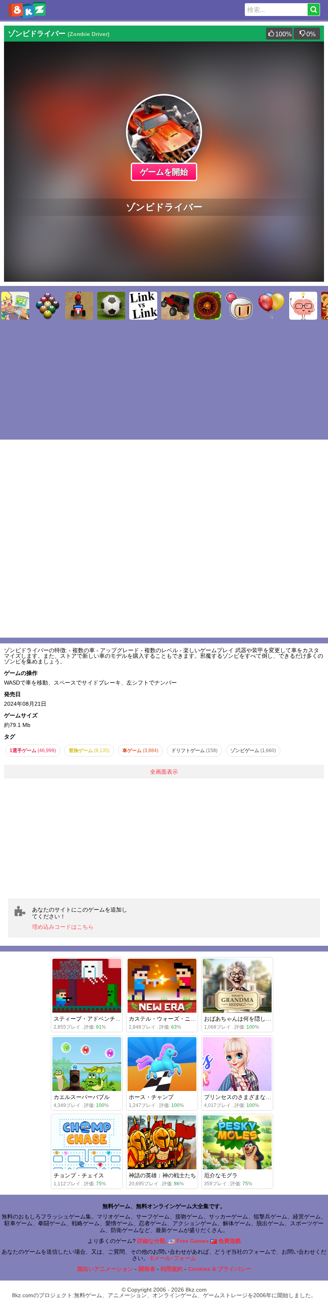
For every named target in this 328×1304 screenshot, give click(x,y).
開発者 (146, 1269)
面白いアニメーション (105, 1269)
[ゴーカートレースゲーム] (79, 306)
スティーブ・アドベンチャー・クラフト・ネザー (115, 1018)
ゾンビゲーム (253, 750)
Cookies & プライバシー (219, 1269)
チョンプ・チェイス (79, 1175)
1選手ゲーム (33, 750)
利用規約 (171, 1269)
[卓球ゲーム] (47, 306)
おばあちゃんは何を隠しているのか (249, 1018)
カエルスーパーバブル (82, 1097)
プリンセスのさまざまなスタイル (246, 1097)
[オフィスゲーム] (15, 306)
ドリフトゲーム (194, 750)
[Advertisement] (164, 838)
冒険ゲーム (89, 750)
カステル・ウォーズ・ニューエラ (171, 1018)
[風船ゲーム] (271, 306)
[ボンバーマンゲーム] (239, 306)
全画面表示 (164, 771)
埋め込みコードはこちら (63, 927)
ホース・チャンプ (151, 1097)
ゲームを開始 (164, 171)
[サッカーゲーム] (111, 306)
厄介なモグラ (221, 1175)
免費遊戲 (229, 1241)
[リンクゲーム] (143, 306)
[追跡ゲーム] (207, 306)
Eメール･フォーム (173, 1258)
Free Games (192, 1241)
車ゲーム (140, 750)
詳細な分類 (151, 1241)
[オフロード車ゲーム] (175, 306)
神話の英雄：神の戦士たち (162, 1175)
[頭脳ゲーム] (303, 306)
